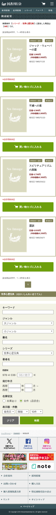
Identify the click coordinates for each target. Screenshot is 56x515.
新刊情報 (6, 10)
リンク (14, 500)
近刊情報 (17, 10)
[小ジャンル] (28, 331)
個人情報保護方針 (14, 492)
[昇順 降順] (22, 412)
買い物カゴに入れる (30, 86)
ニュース (39, 10)
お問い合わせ (14, 484)
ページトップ (28, 506)
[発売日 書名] (8, 412)
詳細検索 (17, 433)
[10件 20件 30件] (36, 412)
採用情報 (42, 476)
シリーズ (28, 10)
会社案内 (14, 476)
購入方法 (42, 484)
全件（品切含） (32, 400)
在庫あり (12, 400)
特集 (50, 10)
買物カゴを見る (43, 3)
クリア (10, 420)
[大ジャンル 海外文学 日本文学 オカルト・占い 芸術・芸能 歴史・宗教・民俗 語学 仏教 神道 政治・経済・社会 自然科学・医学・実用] (28, 323)
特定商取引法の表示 (42, 492)
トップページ (6, 433)
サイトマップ (42, 500)
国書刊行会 (11, 4)
